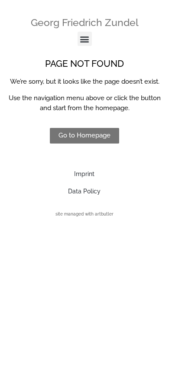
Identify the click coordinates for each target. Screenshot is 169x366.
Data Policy (84, 191)
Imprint (84, 173)
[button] (85, 39)
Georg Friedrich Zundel (85, 22)
